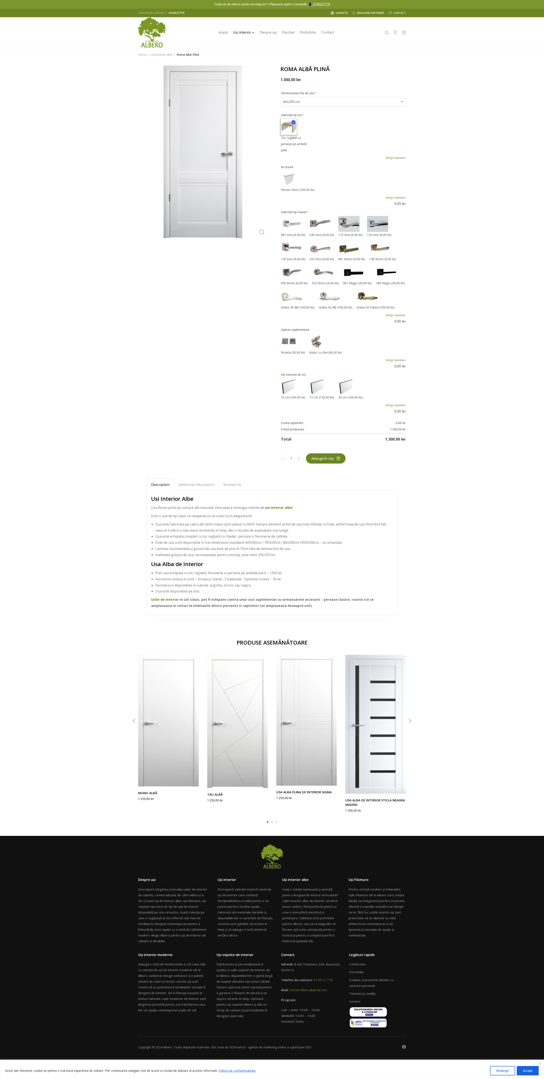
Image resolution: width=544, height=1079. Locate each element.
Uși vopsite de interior (235, 954)
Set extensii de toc (293, 375)
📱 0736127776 (319, 4)
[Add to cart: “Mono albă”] (194, 782)
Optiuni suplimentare (295, 330)
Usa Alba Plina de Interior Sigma (304, 792)
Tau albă (215, 794)
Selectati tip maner (294, 212)
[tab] (160, 484)
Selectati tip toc (292, 115)
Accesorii (287, 167)
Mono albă (147, 793)
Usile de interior (165, 599)
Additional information (196, 484)
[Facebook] (404, 1047)
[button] (267, 821)
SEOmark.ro (237, 1047)
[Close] (539, 1063)
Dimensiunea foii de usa (298, 93)
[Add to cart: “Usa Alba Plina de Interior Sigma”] (332, 781)
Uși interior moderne (155, 954)
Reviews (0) (232, 484)
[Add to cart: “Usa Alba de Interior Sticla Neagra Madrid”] (401, 789)
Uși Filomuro (358, 879)
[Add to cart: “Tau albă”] (263, 783)
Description (160, 484)
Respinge (502, 1071)
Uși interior (227, 879)
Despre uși (147, 879)
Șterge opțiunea (395, 158)
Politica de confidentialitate (237, 1071)
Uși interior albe (295, 879)
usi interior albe (278, 507)
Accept (528, 1071)
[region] (272, 1069)
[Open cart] (404, 32)
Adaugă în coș (322, 458)
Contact (288, 954)
